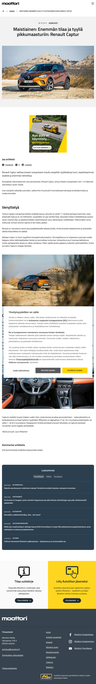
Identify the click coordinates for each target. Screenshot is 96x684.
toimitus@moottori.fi (11, 649)
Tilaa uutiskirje (22, 600)
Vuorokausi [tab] (39, 476)
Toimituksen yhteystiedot (12, 655)
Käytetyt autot (52, 647)
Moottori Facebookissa (83, 634)
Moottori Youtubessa (83, 648)
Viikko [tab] (48, 476)
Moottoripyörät (52, 652)
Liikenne (49, 662)
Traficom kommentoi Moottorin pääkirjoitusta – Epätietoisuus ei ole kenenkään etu (35, 541)
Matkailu (49, 667)
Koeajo (12, 11)
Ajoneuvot (53, 23)
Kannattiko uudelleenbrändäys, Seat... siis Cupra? (22, 515)
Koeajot (49, 642)
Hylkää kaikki (48, 370)
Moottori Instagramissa (84, 641)
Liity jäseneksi (70, 600)
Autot (48, 632)
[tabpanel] (48, 513)
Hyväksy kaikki (74, 370)
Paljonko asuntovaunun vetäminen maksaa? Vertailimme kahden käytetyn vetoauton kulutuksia (39, 488)
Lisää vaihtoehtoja (21, 370)
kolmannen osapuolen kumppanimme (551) (48, 320)
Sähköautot (51, 657)
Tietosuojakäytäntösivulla (27, 359)
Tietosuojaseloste (9, 668)
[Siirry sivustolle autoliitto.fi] (46, 677)
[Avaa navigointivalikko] (93, 3)
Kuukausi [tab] (58, 476)
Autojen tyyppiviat (53, 637)
